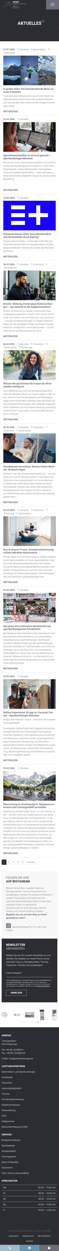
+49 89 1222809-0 (14, 1049)
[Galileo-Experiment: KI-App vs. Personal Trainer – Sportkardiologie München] (29, 694)
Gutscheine (7, 1167)
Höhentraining (8, 1110)
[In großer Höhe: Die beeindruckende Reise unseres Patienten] (29, 70)
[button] (52, 4)
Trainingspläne (9, 1156)
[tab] (21, 1022)
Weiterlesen (10, 111)
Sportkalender (8, 1145)
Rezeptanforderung (11, 1140)
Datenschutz (28, 1236)
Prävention (7, 1083)
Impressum (13, 1236)
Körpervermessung (11, 1105)
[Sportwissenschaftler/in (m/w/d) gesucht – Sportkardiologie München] (29, 136)
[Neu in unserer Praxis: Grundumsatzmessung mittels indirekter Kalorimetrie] (29, 531)
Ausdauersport (9, 1151)
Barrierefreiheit (44, 1236)
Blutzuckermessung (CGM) (14, 1127)
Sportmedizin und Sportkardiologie (18, 1071)
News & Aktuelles (10, 1162)
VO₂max (6, 1094)
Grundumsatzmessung (13, 1099)
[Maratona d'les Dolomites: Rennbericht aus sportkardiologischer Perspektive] (29, 607)
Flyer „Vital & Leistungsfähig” (15, 1173)
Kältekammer (8, 1121)
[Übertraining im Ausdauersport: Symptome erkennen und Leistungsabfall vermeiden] (29, 785)
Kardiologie (7, 1077)
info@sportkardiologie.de (21, 1058)
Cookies (29, 1241)
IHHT (4, 1116)
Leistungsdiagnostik (11, 1088)
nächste (30, 862)
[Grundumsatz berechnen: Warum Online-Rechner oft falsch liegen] (29, 448)
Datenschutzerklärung (43, 986)
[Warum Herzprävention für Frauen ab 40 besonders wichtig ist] (29, 365)
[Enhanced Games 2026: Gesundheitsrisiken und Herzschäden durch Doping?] (29, 215)
